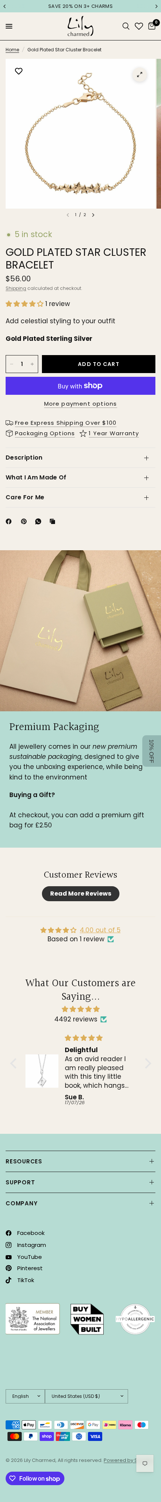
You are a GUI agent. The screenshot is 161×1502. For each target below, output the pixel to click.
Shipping (16, 288)
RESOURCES (24, 1161)
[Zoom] (140, 74)
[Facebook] (10, 521)
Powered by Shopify (128, 1460)
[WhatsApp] (39, 521)
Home (12, 49)
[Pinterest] (25, 521)
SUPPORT (20, 1182)
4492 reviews (75, 1019)
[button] (25, 303)
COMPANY (21, 1203)
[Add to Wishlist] (18, 71)
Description (24, 457)
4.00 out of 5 (100, 930)
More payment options (80, 403)
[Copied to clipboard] (53, 521)
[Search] (126, 26)
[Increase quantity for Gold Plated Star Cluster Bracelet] (32, 364)
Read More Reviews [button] (80, 893)
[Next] (93, 215)
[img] (80, 1009)
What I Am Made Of (36, 477)
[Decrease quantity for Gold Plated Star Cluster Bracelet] (11, 364)
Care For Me (25, 497)
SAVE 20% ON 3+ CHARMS (80, 6)
